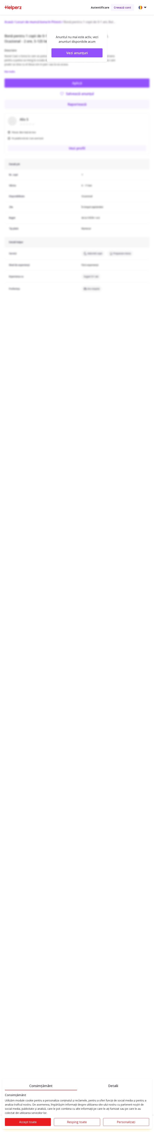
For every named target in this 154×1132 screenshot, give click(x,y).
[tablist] (77, 1085)
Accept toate (28, 1122)
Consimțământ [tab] (41, 1085)
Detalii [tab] (113, 1085)
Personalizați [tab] (126, 1122)
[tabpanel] (77, 1111)
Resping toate (77, 1122)
